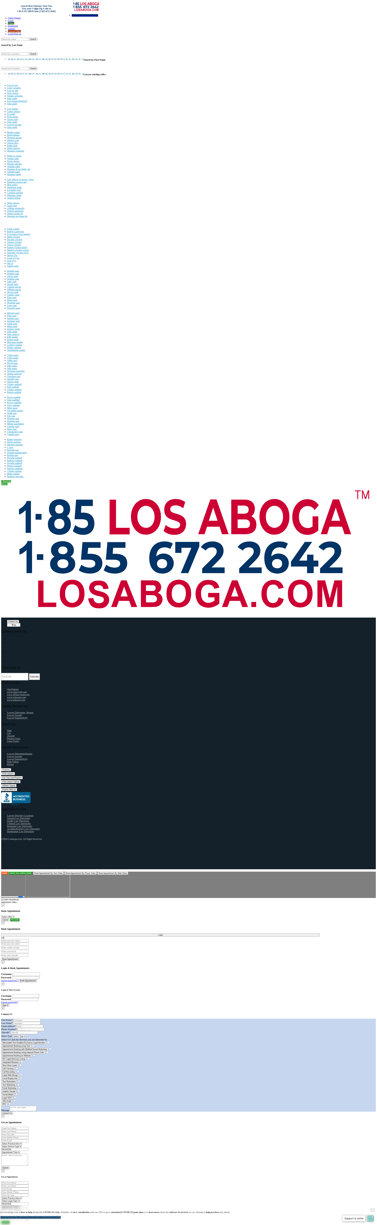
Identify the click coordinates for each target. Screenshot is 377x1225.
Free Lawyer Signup (10, 782)
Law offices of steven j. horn (20, 179)
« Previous (6, 481)
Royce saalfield (14, 402)
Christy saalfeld (14, 384)
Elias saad (11, 297)
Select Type (6, 1036)
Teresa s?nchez (14, 245)
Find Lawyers (8, 774)
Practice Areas (13, 738)
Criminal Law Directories (19, 823)
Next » (4, 484)
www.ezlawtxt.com (16, 700)
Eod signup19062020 (17, 101)
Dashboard (13, 26)
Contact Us (13, 621)
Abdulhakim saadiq (16, 350)
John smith (12, 98)
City (9, 733)
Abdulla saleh (13, 166)
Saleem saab (13, 266)
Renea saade (13, 339)
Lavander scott (14, 190)
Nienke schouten (15, 96)
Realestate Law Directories (19, 826)
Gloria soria (12, 119)
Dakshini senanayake (17, 182)
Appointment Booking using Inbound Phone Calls (23, 1052)
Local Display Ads (10, 1078)
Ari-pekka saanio (15, 410)
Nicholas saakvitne (16, 371)
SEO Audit (6, 1101)
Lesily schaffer (14, 88)
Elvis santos (12, 117)
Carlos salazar (13, 111)
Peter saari (12, 429)
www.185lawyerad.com (18, 694)
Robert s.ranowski (15, 231)
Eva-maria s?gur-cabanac (18, 234)
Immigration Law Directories (20, 831)
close (4, 873)
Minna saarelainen (15, 424)
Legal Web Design (10, 1075)
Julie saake (12, 366)
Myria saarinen (14, 442)
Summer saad (13, 321)
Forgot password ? (10, 980)
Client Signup (14, 18)
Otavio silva (12, 143)
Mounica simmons (15, 151)
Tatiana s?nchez (14, 242)
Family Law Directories (18, 821)
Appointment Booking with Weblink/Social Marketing (24, 1049)
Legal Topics (13, 741)
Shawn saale (13, 381)
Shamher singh (14, 174)
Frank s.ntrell (13, 229)
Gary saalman (13, 405)
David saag (12, 363)
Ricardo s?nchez (14, 239)
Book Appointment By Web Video (113, 873)
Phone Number (8, 1029)
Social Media (7, 1094)
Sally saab (11, 281)
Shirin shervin (13, 148)
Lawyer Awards (14, 715)
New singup (12, 93)
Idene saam (12, 408)
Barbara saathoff (14, 460)
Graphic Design (8, 1091)
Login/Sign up (14, 34)
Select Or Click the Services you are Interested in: (24, 1039)
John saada (12, 331)
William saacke (14, 289)
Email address (8, 1026)
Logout (11, 28)
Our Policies (13, 689)
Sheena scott (13, 140)
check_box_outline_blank (20, 873)
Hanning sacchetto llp (17, 216)
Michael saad (13, 313)
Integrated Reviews (10, 1062)
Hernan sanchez (14, 164)
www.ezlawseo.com (16, 697)
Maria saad (12, 300)
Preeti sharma (13, 135)
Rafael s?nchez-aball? (17, 247)
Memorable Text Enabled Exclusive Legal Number (23, 1043)
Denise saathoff (14, 466)
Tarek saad (12, 323)
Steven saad (12, 292)
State (9, 730)
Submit (5, 1168)
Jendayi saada (13, 329)
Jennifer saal (13, 379)
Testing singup (14, 198)
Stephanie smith (14, 187)
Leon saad (12, 305)
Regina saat (12, 455)
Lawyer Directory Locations (20, 815)
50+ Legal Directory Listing (13, 1059)
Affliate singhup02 (15, 208)
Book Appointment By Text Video (48, 873)
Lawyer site (12, 90)
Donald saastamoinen (17, 452)
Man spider (12, 185)
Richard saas (13, 450)
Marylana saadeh (15, 342)
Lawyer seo (12, 85)
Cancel (5, 920)
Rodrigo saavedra (15, 476)
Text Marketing (8, 1085)
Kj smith (11, 114)
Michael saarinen (15, 444)
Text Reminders (9, 1081)
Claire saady (13, 355)
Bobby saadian (14, 347)
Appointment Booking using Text (16, 1046)
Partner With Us (9, 789)
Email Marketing (9, 1088)
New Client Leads (9, 1065)
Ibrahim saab (13, 271)
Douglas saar (13, 418)
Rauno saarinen (14, 439)
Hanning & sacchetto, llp (18, 169)
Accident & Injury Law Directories (23, 829)
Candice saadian (14, 345)
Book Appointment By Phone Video (81, 873)
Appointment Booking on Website (16, 1056)
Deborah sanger (14, 137)
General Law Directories (18, 818)
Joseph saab (12, 284)
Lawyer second (14, 124)
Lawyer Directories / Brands (20, 712)
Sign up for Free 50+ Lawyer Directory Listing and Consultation (30, 1217)
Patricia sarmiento (15, 211)
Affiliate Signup (8, 785)
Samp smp (12, 205)
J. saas (10, 447)
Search (33, 39)
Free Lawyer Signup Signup (85, 15)
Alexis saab (12, 276)
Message (5, 1110)
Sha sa (10, 263)
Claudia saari (13, 426)
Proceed (14, 920)
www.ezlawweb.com (17, 692)
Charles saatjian (14, 471)
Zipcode (11, 736)
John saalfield (13, 400)
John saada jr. (13, 334)
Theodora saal (13, 376)
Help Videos (13, 761)
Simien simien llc (15, 213)
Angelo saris (13, 158)
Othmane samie (14, 195)
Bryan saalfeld (13, 397)
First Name (7, 1020)
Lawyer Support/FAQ (17, 718)
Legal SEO (7, 1098)
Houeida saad (13, 303)
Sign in (5, 1005)
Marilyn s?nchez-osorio (18, 250)
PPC (4, 1104)
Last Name (7, 1023)
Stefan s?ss (12, 255)
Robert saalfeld (14, 392)
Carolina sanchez (15, 192)
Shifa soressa (13, 203)
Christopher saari (15, 432)
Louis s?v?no (13, 258)
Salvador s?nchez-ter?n (18, 253)
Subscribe (34, 677)
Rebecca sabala (14, 156)
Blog (14, 625)
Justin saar (12, 413)
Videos (11, 23)
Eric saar (11, 416)
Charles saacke (14, 287)
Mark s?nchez (13, 237)
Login (10, 20)
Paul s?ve (11, 260)
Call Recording (8, 1072)
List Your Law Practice (12, 778)
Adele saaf (12, 360)
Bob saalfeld (13, 387)
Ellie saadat (12, 337)
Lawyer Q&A (14, 31)
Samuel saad (13, 318)
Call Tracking (8, 1069)
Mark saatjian (13, 474)
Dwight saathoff (14, 458)
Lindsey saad (13, 295)
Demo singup (13, 161)
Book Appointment (10, 959)
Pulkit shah (12, 145)
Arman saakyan (14, 374)
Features (6, 770)
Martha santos (13, 132)
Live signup (12, 109)
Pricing (10, 764)
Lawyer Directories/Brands (19, 754)
